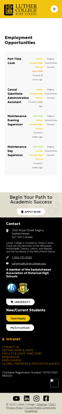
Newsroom (10, 357)
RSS (52, 404)
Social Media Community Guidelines (40, 409)
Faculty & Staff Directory (22, 353)
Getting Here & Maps (17, 350)
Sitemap (42, 404)
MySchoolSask (20, 327)
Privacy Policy (14, 407)
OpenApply (18, 318)
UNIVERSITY (21, 302)
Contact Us (10, 347)
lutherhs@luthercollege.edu (29, 263)
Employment (12, 360)
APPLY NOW (32, 212)
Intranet (12, 339)
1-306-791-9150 (22, 257)
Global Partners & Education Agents (31, 363)
